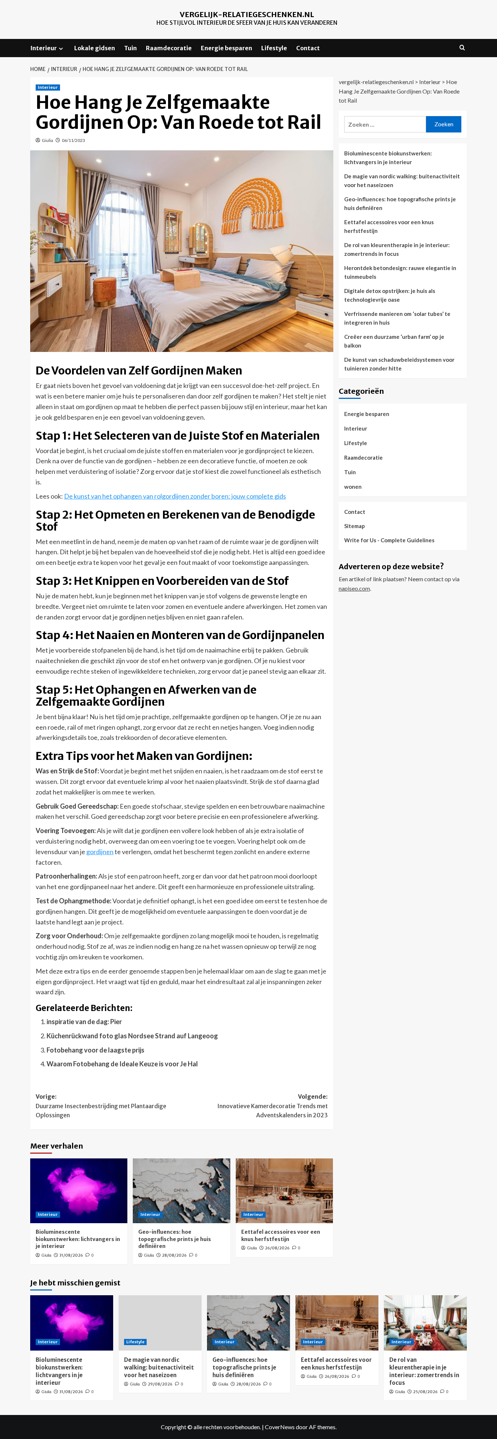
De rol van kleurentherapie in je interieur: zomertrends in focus (397, 249)
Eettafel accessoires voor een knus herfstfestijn (280, 1235)
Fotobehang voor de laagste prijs (95, 1050)
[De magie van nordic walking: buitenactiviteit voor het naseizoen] (160, 1323)
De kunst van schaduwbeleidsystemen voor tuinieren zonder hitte (399, 364)
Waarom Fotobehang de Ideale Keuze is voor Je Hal (122, 1064)
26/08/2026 (277, 1247)
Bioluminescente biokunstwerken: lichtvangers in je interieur (78, 1239)
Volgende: (272, 1106)
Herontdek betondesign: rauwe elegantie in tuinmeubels (400, 272)
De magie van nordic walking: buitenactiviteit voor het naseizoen (402, 180)
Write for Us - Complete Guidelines (389, 540)
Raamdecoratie (169, 48)
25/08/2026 (425, 1391)
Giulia (47, 140)
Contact (308, 48)
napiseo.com (354, 588)
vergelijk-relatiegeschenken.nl (247, 14)
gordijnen (100, 852)
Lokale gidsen (94, 48)
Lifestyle (274, 48)
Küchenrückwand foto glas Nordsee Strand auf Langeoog (132, 1036)
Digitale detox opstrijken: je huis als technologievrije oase (389, 295)
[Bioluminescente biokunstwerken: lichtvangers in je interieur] (78, 1190)
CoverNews (280, 1426)
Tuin (130, 48)
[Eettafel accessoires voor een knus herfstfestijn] (284, 1190)
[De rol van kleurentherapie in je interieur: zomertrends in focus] (425, 1323)
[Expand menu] (61, 48)
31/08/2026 (71, 1255)
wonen (353, 486)
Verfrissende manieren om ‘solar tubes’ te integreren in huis (397, 318)
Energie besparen (226, 48)
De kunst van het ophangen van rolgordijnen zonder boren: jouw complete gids (175, 496)
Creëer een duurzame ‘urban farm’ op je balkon (394, 341)
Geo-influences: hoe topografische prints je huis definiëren (174, 1239)
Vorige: (101, 1106)
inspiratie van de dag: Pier (84, 1022)
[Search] (462, 47)
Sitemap (354, 526)
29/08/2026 (160, 1384)
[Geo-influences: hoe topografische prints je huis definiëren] (181, 1190)
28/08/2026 (174, 1255)
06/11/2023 (73, 140)
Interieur (43, 48)
